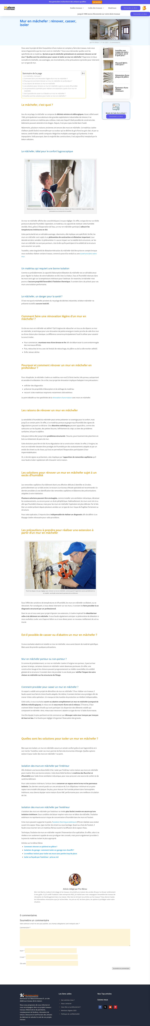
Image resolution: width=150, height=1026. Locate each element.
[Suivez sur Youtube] (110, 1007)
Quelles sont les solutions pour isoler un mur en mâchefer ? (45, 96)
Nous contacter (66, 1003)
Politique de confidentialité (70, 1014)
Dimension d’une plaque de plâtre (122, 76)
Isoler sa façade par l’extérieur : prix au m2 (41, 857)
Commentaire (25, 927)
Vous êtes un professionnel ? (71, 1007)
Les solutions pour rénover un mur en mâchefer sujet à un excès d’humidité (50, 86)
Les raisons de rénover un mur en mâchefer (39, 83)
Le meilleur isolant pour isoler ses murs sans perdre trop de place (50, 853)
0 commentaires (115, 42)
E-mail (22, 957)
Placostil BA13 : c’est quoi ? (121, 64)
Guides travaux (76, 8)
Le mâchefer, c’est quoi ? (32, 76)
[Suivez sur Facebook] (100, 1007)
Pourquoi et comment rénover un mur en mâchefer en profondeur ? (48, 81)
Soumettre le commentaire (121, 968)
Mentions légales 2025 (68, 1010)
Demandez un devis (116, 116)
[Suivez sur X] (105, 1007)
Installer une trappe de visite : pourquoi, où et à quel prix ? (122, 53)
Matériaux (112, 8)
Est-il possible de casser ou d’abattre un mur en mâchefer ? (44, 93)
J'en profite (97, 2)
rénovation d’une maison (62, 398)
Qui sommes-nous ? (68, 1000)
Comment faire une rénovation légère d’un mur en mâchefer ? (46, 78)
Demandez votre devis (35, 34)
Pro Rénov (95, 42)
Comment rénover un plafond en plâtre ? (40, 846)
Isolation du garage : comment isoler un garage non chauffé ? (49, 850)
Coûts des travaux (95, 8)
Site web (23, 963)
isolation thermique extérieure (64, 822)
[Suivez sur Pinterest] (115, 1007)
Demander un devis (130, 8)
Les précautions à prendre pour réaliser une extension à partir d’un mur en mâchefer (50, 89)
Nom (22, 951)
